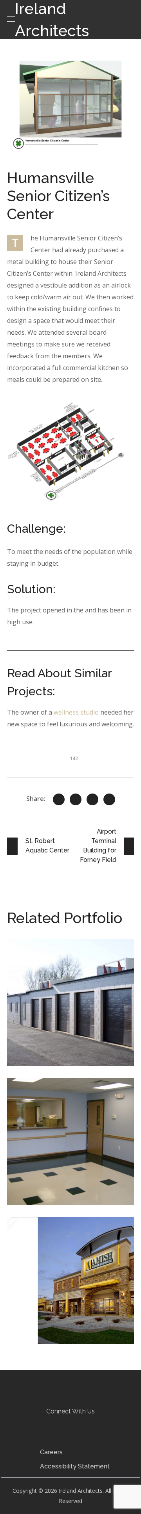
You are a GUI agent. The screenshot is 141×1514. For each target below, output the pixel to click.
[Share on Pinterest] (92, 799)
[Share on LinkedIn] (109, 799)
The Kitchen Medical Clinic (69, 1103)
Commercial (38, 981)
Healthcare (37, 1120)
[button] (55, 1424)
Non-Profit (73, 1120)
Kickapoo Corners (62, 1236)
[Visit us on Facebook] (55, 1424)
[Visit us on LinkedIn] (70, 1424)
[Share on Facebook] (75, 799)
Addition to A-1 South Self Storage (70, 964)
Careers (51, 1452)
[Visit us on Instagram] (84, 1424)
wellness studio (76, 712)
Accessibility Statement (75, 1466)
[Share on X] (59, 799)
